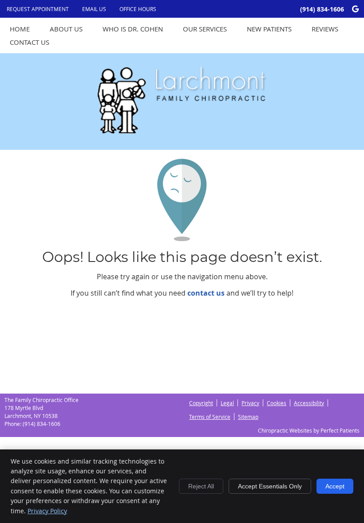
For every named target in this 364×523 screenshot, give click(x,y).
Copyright (201, 402)
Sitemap (248, 416)
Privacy (250, 402)
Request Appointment (38, 8)
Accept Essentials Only (270, 486)
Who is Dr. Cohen (133, 28)
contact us (206, 293)
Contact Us (29, 42)
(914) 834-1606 (322, 9)
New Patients (269, 28)
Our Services (205, 28)
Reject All (201, 486)
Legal (227, 402)
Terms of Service (209, 416)
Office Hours (137, 8)
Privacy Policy (47, 511)
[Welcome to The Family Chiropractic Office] (182, 131)
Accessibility (309, 402)
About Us (66, 28)
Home (20, 28)
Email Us (94, 8)
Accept (334, 486)
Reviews (325, 28)
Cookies (276, 402)
